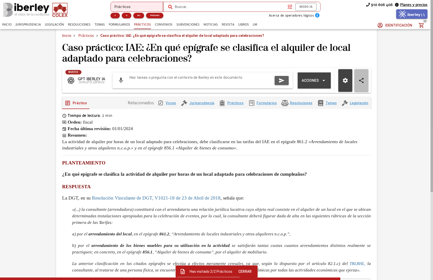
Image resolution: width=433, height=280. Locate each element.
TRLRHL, (357, 263)
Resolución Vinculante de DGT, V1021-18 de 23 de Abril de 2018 (156, 198)
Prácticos (86, 35)
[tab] (7, 24)
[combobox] (230, 7)
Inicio (66, 35)
